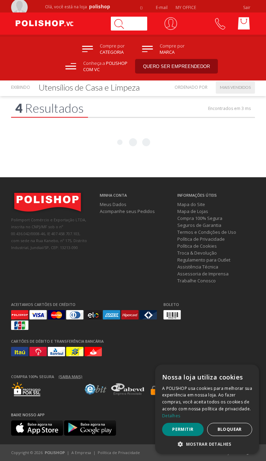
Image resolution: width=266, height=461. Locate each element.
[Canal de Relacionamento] (220, 23)
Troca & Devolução (197, 253)
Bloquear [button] (230, 429)
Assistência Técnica (197, 267)
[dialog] (207, 409)
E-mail (161, 7)
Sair (247, 7)
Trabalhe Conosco (196, 281)
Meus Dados (113, 204)
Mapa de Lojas (192, 211)
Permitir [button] (182, 429)
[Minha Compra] (244, 23)
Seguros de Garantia (199, 225)
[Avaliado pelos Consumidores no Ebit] (96, 393)
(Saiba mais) (70, 376)
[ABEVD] (127, 394)
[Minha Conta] (171, 23)
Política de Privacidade (201, 239)
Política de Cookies (197, 246)
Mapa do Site (191, 204)
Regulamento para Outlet (203, 260)
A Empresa (81, 452)
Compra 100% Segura (199, 218)
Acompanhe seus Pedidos (127, 211)
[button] (207, 444)
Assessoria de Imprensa (203, 274)
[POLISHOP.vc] (58, 23)
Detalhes (171, 416)
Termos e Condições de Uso (206, 232)
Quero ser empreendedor (176, 66)
